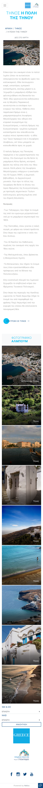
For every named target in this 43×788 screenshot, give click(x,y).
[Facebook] (11, 774)
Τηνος (18, 28)
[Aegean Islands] (31, 5)
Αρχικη (8, 28)
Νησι (4, 715)
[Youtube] (31, 774)
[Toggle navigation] (5, 5)
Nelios (26, 785)
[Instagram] (18, 774)
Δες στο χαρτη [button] (21, 37)
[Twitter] (25, 774)
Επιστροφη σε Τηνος (16, 321)
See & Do (6, 707)
